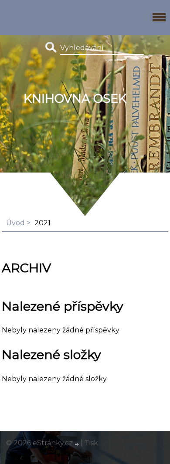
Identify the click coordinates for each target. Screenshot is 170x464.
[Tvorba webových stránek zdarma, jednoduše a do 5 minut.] (78, 444)
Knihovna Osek (75, 98)
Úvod (15, 223)
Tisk (91, 443)
